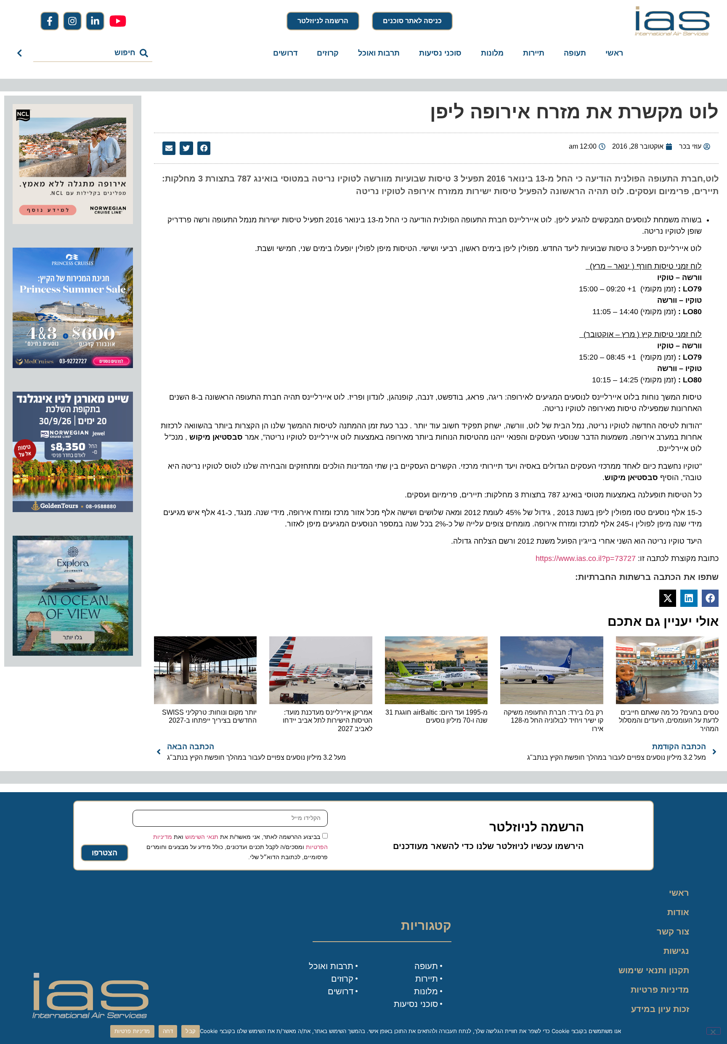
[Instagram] (72, 21)
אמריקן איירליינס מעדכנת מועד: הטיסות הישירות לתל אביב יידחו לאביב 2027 (327, 720)
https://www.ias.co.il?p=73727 (586, 558)
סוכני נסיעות (440, 53)
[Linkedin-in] (95, 21)
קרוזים (328, 53)
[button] (204, 148)
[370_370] (73, 365)
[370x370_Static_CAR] (73, 653)
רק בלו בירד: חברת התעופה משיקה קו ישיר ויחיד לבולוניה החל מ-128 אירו (553, 720)
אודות (678, 912)
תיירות (533, 53)
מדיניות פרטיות (660, 989)
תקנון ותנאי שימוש (653, 970)
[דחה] (713, 1031)
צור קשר (673, 931)
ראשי (614, 53)
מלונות (492, 53)
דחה (168, 1031)
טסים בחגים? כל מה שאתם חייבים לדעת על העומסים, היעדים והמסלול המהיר (669, 720)
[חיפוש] (21, 53)
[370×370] (73, 221)
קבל (191, 1031)
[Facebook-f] (49, 21)
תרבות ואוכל (379, 53)
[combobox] (92, 53)
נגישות (676, 951)
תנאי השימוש (201, 836)
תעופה (575, 53)
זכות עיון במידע (660, 1009)
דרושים (285, 53)
